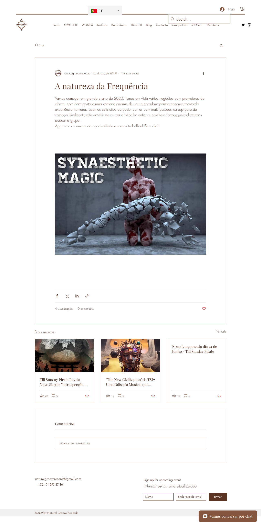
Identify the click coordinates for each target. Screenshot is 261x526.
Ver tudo (221, 331)
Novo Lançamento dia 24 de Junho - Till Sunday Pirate (194, 349)
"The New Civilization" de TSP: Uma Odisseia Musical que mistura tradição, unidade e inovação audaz (130, 382)
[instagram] (249, 25)
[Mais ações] (203, 73)
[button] (242, 9)
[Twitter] (243, 25)
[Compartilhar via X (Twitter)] (67, 296)
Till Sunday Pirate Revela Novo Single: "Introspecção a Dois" (63, 382)
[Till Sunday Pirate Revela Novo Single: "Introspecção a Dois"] (64, 355)
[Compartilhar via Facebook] (57, 296)
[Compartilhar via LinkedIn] (77, 296)
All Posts (39, 45)
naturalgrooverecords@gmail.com (58, 479)
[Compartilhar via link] (87, 296)
